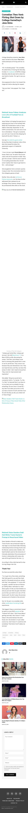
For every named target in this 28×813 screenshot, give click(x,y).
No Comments (6, 28)
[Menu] (3, 2)
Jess (11, 635)
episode (17, 611)
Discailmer (16, 798)
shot (15, 635)
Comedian (10, 632)
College (4, 632)
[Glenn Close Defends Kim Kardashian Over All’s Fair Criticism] (14, 668)
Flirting (16, 632)
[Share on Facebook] (4, 32)
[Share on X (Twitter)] (9, 32)
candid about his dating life (13, 603)
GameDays (5, 635)
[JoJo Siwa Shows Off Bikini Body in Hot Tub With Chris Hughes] (14, 690)
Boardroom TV (16, 355)
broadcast (11, 72)
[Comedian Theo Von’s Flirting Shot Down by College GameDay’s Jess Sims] (14, 44)
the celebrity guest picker (14, 140)
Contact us (14, 803)
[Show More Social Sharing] (24, 32)
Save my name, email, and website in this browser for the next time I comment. (14, 768)
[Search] (25, 2)
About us (9, 798)
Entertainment (6, 11)
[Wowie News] (14, 2)
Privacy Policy (20, 800)
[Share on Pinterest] (15, 32)
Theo (23, 635)
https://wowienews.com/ (7, 808)
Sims (19, 635)
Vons (4, 637)
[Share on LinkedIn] (20, 32)
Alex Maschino (10, 26)
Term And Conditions (8, 800)
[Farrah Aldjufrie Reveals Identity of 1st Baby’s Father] (14, 712)
